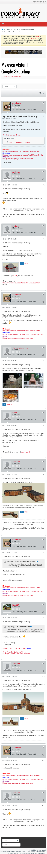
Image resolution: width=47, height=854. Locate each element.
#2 (44, 185)
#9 (44, 618)
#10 (43, 677)
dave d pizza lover (20, 348)
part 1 (23, 452)
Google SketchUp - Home (11, 135)
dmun (14, 413)
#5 (44, 361)
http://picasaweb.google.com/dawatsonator (17, 159)
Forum (8, 29)
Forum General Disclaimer (12, 77)
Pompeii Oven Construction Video (14, 648)
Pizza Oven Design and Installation (24, 29)
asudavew (16, 103)
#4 (44, 307)
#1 (44, 116)
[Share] (43, 110)
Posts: (30, 110)
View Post (37, 561)
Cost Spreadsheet (8, 654)
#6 (44, 426)
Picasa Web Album (24, 654)
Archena (16, 172)
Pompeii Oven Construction (12, 32)
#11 (43, 760)
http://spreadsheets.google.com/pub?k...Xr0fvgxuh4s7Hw (22, 155)
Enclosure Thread (20, 652)
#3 (44, 239)
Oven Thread (7, 652)
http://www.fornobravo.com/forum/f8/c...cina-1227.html (21, 283)
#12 (43, 806)
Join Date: (16, 110)
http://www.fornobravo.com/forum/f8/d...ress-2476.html (21, 151)
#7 (44, 475)
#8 (44, 553)
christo (15, 226)
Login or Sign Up (38, 2)
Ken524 (15, 605)
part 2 (28, 452)
